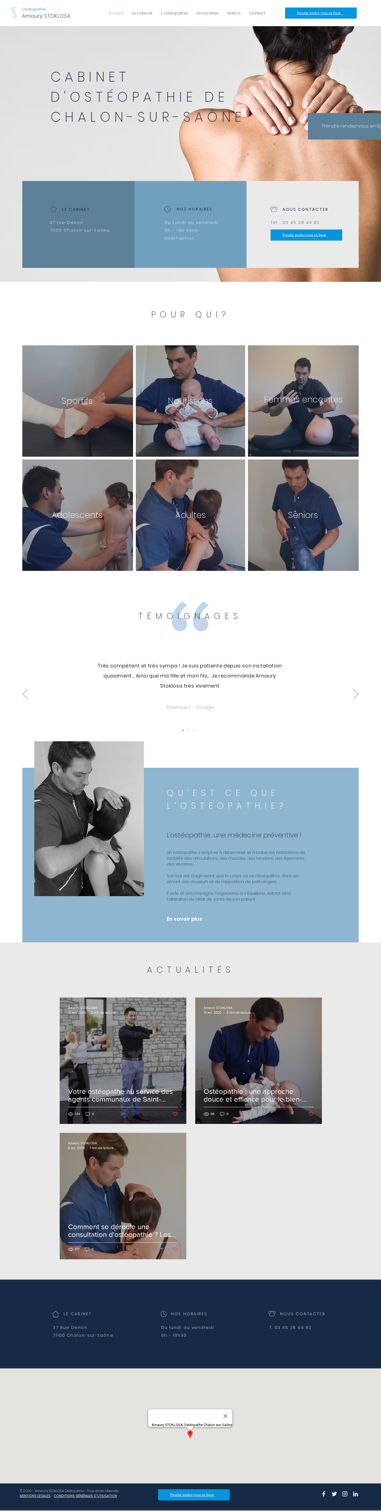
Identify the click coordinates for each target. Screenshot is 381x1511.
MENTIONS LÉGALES (35, 1495)
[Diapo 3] (198, 730)
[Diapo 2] (193, 730)
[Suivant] (355, 694)
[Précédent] (25, 694)
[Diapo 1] (183, 730)
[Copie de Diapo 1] (188, 730)
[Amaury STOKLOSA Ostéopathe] (323, 1493)
